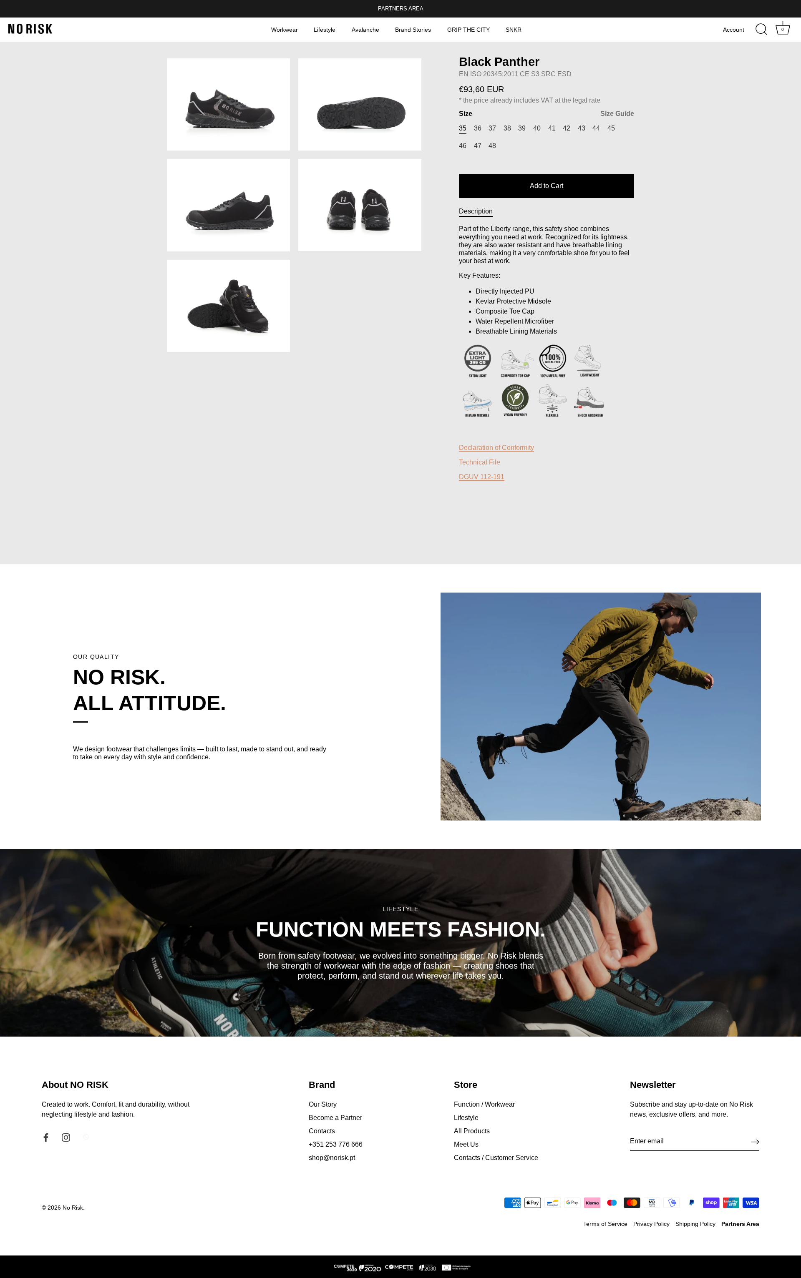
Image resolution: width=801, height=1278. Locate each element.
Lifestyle (324, 29)
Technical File (479, 462)
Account (733, 29)
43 (581, 128)
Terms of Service (605, 1224)
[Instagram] (66, 1136)
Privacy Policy (651, 1224)
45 (611, 128)
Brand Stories (413, 29)
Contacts (322, 1131)
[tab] (480, 211)
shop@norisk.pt (332, 1157)
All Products (472, 1131)
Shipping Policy (695, 1224)
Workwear (284, 29)
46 (462, 145)
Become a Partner (335, 1117)
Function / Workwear (484, 1104)
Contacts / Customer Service (496, 1157)
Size (546, 113)
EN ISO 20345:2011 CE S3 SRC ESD (515, 74)
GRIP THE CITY (468, 29)
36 (477, 128)
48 (492, 145)
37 (492, 128)
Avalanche (365, 29)
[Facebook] (46, 1136)
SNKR (513, 29)
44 (596, 128)
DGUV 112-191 (481, 476)
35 (462, 128)
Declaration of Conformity (496, 447)
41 (552, 128)
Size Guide (617, 113)
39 (522, 128)
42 (566, 128)
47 (477, 145)
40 (537, 128)
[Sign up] (755, 1141)
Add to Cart (546, 185)
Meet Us (466, 1144)
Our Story (323, 1104)
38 (507, 128)
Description (476, 211)
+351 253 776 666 (336, 1144)
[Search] (761, 29)
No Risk (73, 1208)
